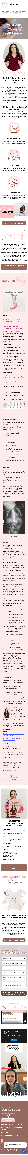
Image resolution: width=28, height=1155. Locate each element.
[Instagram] (12, 779)
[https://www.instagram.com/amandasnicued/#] (2, 1142)
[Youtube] (15, 779)
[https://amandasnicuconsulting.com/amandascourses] (4, 4)
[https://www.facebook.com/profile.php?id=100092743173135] (2, 1139)
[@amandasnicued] (5, 1032)
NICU (20, 319)
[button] (26, 4)
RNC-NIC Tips (6, 319)
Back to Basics (14, 319)
